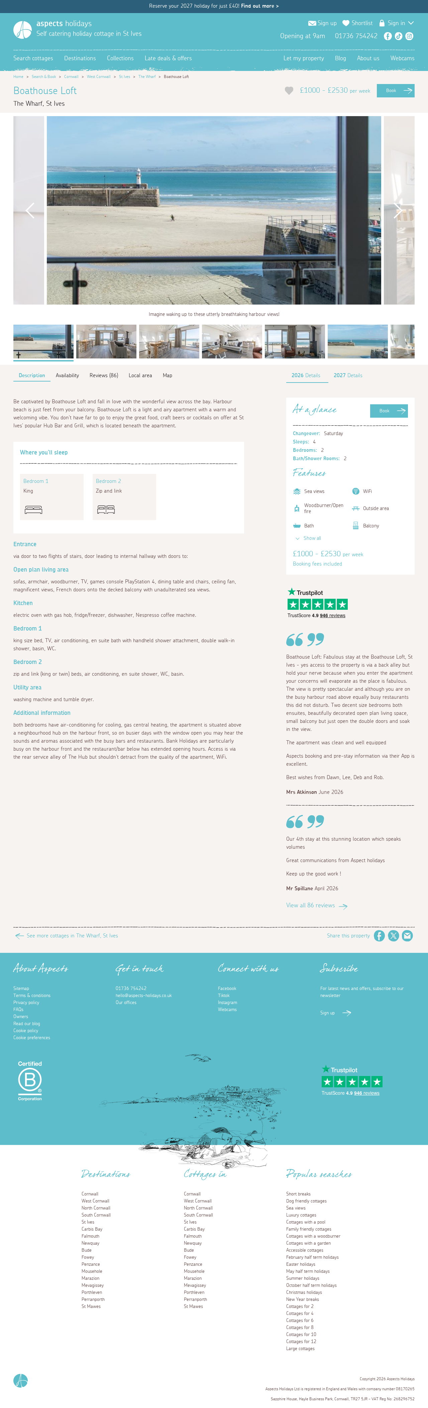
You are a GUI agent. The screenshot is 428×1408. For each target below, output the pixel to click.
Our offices (126, 1002)
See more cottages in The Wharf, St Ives (72, 935)
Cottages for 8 (300, 1327)
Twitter (393, 935)
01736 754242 (131, 988)
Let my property (304, 59)
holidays (64, 24)
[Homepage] (22, 30)
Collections (120, 59)
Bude (87, 1250)
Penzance (91, 1264)
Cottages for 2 (300, 1306)
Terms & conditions (31, 995)
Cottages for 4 (300, 1313)
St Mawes (91, 1306)
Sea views (296, 1208)
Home (18, 77)
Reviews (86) (104, 375)
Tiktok (223, 995)
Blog (340, 59)
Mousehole (92, 1271)
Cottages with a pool (305, 1222)
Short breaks (298, 1194)
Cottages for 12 (301, 1341)
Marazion (90, 1278)
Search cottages (33, 59)
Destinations (80, 59)
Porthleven (92, 1292)
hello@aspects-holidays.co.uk (144, 995)
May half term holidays (308, 1271)
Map (167, 375)
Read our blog (26, 1023)
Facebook (388, 36)
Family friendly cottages (308, 1229)
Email (407, 935)
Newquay (90, 1243)
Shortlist (362, 23)
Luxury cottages (301, 1215)
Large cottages (300, 1348)
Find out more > (260, 6)
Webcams (403, 59)
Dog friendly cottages (306, 1201)
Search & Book (44, 77)
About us (368, 59)
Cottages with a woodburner (313, 1236)
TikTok (399, 36)
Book (391, 90)
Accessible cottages (304, 1250)
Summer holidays (302, 1278)
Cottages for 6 (300, 1320)
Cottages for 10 (301, 1334)
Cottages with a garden (308, 1243)
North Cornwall (96, 1208)
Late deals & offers (168, 59)
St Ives (124, 77)
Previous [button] (30, 210)
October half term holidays (311, 1285)
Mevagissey (93, 1285)
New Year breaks (302, 1299)
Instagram (409, 36)
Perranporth (93, 1299)
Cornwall (71, 77)
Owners (20, 1016)
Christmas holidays (304, 1292)
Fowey (88, 1257)
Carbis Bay (92, 1229)
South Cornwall (96, 1215)
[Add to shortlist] (289, 91)
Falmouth (90, 1236)
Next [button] (398, 210)
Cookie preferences (31, 1038)
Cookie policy (25, 1030)
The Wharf (146, 77)
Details (306, 375)
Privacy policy (26, 1002)
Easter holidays (300, 1264)
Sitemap (21, 988)
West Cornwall (99, 77)
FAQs (18, 1009)
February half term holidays (312, 1257)
